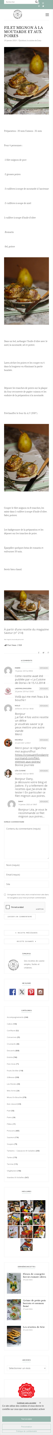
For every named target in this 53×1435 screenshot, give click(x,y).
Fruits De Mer (13, 1070)
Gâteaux (11, 1077)
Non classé (12, 1104)
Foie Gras (11, 1064)
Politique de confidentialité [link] (26, 1431)
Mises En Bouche (14, 1097)
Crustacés (11, 1044)
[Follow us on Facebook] (12, 992)
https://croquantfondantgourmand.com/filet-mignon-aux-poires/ (32, 758)
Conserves (12, 1037)
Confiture (11, 1030)
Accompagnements (15, 1017)
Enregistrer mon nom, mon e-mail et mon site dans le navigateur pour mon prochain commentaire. (28, 896)
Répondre (44, 668)
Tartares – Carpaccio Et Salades (21, 1150)
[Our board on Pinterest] (31, 992)
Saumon (10, 1137)
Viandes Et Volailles (15, 1177)
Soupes (10, 1144)
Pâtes (9, 1124)
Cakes (10, 1024)
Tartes (10, 1157)
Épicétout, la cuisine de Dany (30, 40)
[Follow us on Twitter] (22, 992)
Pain (9, 1110)
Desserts (11, 1050)
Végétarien (12, 1171)
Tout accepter (26, 1419)
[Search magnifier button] (36, 2)
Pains (9, 1117)
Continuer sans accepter (26, 1403)
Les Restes (12, 1084)
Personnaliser (26, 1427)
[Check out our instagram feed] (40, 992)
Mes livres (11, 1090)
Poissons (11, 1130)
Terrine (10, 1164)
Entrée (10, 1057)
